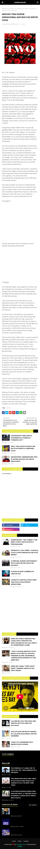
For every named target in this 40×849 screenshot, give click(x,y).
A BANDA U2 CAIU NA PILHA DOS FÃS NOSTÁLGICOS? (24, 831)
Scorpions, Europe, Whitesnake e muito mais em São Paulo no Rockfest (24, 563)
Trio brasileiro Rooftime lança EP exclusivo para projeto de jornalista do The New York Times (23, 782)
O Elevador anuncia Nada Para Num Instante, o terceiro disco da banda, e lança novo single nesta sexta (23, 794)
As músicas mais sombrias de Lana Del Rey (22, 572)
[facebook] (11, 525)
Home (14, 841)
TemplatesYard (21, 844)
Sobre (19, 841)
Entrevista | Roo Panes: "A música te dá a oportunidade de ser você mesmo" (24, 552)
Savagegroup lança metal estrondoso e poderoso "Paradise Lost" (21, 438)
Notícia (13, 8)
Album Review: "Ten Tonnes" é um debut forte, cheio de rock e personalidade (24, 542)
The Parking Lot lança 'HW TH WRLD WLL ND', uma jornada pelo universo (24, 770)
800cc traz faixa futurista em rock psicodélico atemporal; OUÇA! (23, 448)
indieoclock (6, 24)
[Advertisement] (20, 610)
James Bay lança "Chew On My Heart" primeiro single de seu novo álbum (23, 668)
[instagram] (11, 529)
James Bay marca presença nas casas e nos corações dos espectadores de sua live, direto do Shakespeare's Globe (24, 642)
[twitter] (29, 525)
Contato (26, 841)
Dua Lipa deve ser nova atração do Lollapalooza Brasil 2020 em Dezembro (24, 734)
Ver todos (32, 805)
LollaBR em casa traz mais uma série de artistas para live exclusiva (23, 723)
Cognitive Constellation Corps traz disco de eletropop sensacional (24, 582)
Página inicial (6, 8)
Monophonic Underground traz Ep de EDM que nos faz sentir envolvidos (24, 459)
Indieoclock (20, 2)
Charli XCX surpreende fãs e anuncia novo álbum (22, 743)
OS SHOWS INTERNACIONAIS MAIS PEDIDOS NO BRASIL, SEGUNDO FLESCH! (23, 811)
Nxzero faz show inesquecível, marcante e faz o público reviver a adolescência (24, 822)
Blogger (19, 846)
